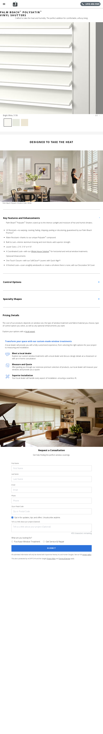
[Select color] (7, 122)
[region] (51, 68)
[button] (4, 4)
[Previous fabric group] (93, 115)
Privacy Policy (51, 559)
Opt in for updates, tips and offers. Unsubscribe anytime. (37, 517)
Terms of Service (64, 559)
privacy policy (86, 555)
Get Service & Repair (55, 541)
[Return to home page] (15, 4)
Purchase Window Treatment (27, 541)
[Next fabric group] (99, 115)
